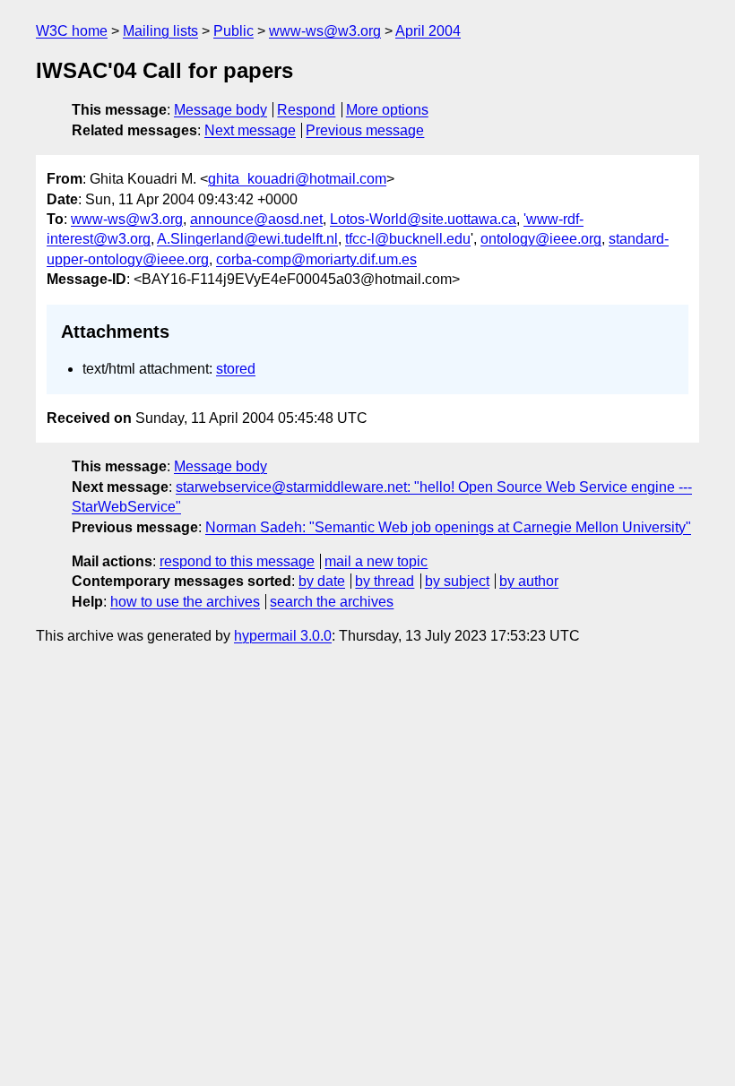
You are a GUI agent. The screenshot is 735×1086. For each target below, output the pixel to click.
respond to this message (237, 561)
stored (235, 368)
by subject (457, 581)
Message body (220, 109)
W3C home (72, 31)
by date (321, 581)
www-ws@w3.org (325, 31)
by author (528, 581)
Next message (250, 130)
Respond (306, 109)
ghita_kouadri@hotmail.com (297, 178)
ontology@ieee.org (540, 238)
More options (387, 109)
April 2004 (428, 31)
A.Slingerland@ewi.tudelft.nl (247, 238)
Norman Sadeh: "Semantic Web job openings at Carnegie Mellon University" (448, 527)
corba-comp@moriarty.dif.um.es (316, 259)
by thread (384, 581)
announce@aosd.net (256, 219)
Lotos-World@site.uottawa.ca (423, 219)
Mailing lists (160, 31)
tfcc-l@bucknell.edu (408, 238)
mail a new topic (376, 561)
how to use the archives (185, 601)
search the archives (331, 601)
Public (233, 31)
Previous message (365, 130)
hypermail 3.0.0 (283, 635)
